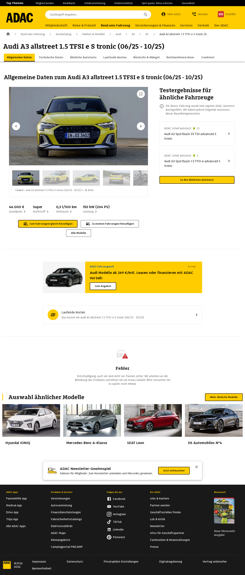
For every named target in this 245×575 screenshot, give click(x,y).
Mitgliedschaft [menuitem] (56, 25)
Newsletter (157, 526)
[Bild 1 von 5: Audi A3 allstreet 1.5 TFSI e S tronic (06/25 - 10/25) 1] (25, 178)
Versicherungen (60, 498)
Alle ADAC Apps (16, 526)
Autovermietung (61, 505)
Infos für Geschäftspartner (167, 533)
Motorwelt (220, 492)
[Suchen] (145, 15)
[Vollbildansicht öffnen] (141, 94)
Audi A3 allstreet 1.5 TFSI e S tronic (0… (184, 34)
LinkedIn (118, 529)
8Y (147, 34)
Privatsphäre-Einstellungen (121, 561)
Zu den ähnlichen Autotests (197, 179)
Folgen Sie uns (114, 492)
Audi (118, 34)
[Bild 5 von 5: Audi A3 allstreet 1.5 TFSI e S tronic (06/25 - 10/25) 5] (146, 178)
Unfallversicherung (94, 3)
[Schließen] (196, 467)
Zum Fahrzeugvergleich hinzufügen (51, 223)
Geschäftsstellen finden (165, 512)
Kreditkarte (69, 3)
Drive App (12, 512)
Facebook (119, 499)
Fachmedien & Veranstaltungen (170, 540)
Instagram (119, 514)
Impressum (39, 561)
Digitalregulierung (170, 561)
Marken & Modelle (93, 34)
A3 (133, 34)
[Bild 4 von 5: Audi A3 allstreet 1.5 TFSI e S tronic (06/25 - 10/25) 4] (116, 178)
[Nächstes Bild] (141, 126)
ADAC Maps (58, 533)
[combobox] (98, 14)
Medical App (14, 505)
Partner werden (160, 505)
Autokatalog (63, 34)
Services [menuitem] (186, 25)
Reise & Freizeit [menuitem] (84, 25)
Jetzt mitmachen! (174, 470)
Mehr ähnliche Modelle (224, 397)
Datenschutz (75, 561)
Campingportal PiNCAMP (67, 547)
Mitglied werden (45, 3)
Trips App (12, 519)
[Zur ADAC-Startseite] (19, 17)
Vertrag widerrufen (215, 561)
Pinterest (119, 537)
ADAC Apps (12, 492)
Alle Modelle (78, 233)
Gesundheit (188, 3)
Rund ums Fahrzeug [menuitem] (115, 25)
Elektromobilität (123, 3)
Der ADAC (155, 492)
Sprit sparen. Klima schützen (157, 3)
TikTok (117, 522)
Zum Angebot (103, 286)
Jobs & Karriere (159, 498)
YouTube (118, 506)
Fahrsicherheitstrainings (66, 519)
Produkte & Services (62, 492)
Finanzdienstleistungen (66, 512)
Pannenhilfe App (16, 498)
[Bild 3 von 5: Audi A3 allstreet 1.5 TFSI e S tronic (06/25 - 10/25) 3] (86, 178)
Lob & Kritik (157, 519)
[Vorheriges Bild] (16, 126)
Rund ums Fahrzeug (33, 34)
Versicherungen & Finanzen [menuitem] (155, 25)
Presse (154, 547)
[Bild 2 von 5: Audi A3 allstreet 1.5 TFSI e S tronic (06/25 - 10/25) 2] (56, 178)
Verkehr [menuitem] (203, 25)
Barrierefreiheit (41, 568)
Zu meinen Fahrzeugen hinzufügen (113, 223)
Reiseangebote (60, 540)
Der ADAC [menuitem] (221, 25)
